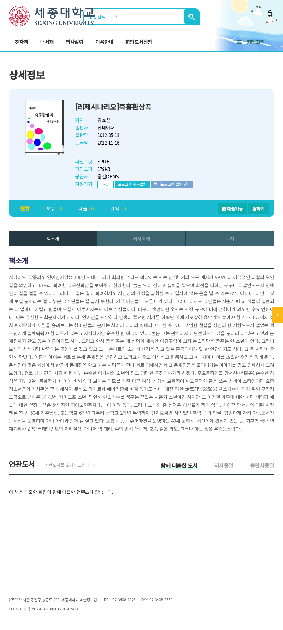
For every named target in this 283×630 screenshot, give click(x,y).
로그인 (270, 21)
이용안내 (104, 41)
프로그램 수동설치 (132, 184)
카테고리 (255, 41)
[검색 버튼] (191, 16)
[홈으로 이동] (52, 15)
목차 (230, 238)
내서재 (47, 41)
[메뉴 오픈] (277, 315)
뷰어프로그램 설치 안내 (172, 184)
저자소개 (141, 238)
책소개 (52, 238)
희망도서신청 (138, 41)
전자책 (21, 41)
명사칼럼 (74, 41)
